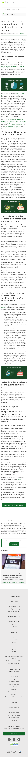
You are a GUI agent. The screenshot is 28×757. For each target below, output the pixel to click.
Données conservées (14, 684)
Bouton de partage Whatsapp (14, 609)
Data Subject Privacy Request (14, 663)
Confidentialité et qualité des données (14, 691)
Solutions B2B (14, 686)
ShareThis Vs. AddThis (14, 707)
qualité (3, 307)
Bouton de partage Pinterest (14, 611)
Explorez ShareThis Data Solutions (14, 505)
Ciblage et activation (14, 674)
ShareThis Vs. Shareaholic (14, 715)
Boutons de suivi (14, 614)
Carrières (14, 637)
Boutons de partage (14, 601)
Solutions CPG (14, 689)
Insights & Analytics (14, 676)
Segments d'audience (14, 681)
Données (22, 33)
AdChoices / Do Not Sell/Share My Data (14, 654)
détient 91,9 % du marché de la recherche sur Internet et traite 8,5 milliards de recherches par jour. (13, 121)
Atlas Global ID (14, 694)
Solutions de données (14, 671)
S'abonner (14, 544)
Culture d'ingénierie (14, 639)
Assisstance (14, 626)
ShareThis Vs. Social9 (14, 717)
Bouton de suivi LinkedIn (14, 621)
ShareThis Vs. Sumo (14, 720)
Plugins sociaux (14, 624)
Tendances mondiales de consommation (14, 696)
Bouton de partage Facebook (14, 606)
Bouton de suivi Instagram (14, 616)
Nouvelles (14, 642)
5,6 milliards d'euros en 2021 (16, 124)
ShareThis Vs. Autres (14, 705)
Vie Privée (14, 651)
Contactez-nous (14, 645)
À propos (14, 634)
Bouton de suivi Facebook (14, 619)
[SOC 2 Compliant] (20, 752)
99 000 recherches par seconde (12, 126)
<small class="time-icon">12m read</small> (13, 576)
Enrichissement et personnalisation (14, 679)
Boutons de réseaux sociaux (14, 603)
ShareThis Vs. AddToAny (14, 710)
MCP (14, 598)
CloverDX (22, 41)
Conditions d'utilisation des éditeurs (14, 660)
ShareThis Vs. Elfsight (14, 712)
